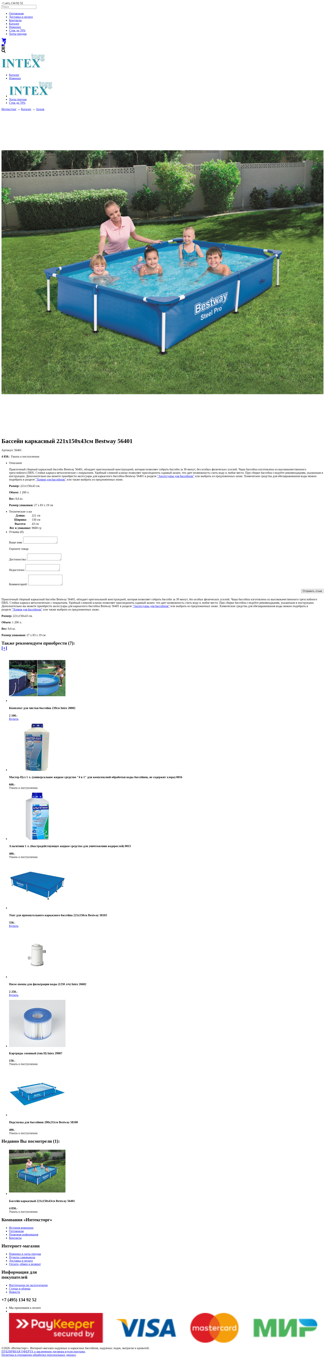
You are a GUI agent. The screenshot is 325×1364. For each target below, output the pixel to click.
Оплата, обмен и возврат (25, 1264)
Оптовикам (16, 13)
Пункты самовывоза (22, 1257)
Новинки (15, 27)
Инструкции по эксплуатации (28, 1285)
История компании (21, 1227)
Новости (14, 1292)
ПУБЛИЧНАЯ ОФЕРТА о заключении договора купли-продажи (43, 1351)
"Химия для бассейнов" (51, 479)
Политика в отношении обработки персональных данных (39, 1354)
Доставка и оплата (21, 16)
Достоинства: (17, 559)
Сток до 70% (17, 30)
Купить (13, 719)
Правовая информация (23, 1234)
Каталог (14, 23)
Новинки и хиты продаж (25, 1253)
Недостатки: (17, 570)
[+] (4, 648)
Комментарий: (18, 584)
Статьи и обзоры (19, 1288)
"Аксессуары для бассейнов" (175, 476)
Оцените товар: (19, 548)
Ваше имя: (15, 542)
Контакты (15, 20)
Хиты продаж (18, 33)
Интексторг (9, 109)
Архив (40, 109)
